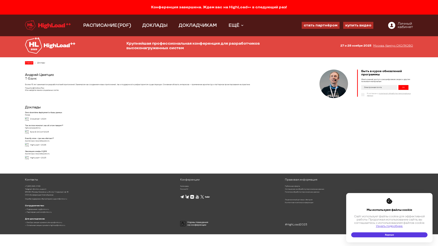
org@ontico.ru (43, 209)
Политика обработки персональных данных (302, 192)
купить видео (358, 25)
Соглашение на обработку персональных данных (304, 189)
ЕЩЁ (234, 25)
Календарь (184, 186)
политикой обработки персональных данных (389, 94)
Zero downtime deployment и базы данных (43, 112)
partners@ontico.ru (44, 212)
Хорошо (389, 234)
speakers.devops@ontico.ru (51, 222)
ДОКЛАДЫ (155, 25)
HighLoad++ (240, 7)
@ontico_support (39, 189)
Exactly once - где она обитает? (39, 138)
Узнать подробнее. (389, 226)
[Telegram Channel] (187, 198)
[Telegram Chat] (182, 198)
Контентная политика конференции (299, 202)
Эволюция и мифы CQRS (36, 151)
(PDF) (124, 25)
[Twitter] (202, 198)
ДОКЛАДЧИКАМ (198, 25)
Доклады (41, 63)
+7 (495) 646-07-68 (32, 186)
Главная (29, 63)
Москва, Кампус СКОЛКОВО (393, 45)
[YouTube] (197, 198)
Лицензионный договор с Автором (299, 200)
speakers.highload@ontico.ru (53, 225)
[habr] (207, 197)
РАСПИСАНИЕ (100, 25)
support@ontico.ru (59, 199)
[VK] (192, 198)
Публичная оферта (292, 186)
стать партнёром (321, 25)
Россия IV (184, 189)
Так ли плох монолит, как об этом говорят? (44, 125)
